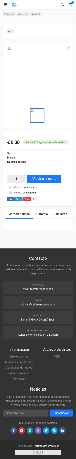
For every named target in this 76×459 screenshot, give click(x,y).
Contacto (19, 378)
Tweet (18, 199)
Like (10, 199)
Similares (60, 214)
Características (19, 214)
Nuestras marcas (19, 373)
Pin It (27, 199)
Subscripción (61, 413)
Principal (9, 14)
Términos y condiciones (19, 362)
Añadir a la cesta (44, 179)
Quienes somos (19, 356)
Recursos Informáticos (46, 445)
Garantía (42, 214)
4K (34, 199)
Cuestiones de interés (19, 367)
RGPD (57, 356)
